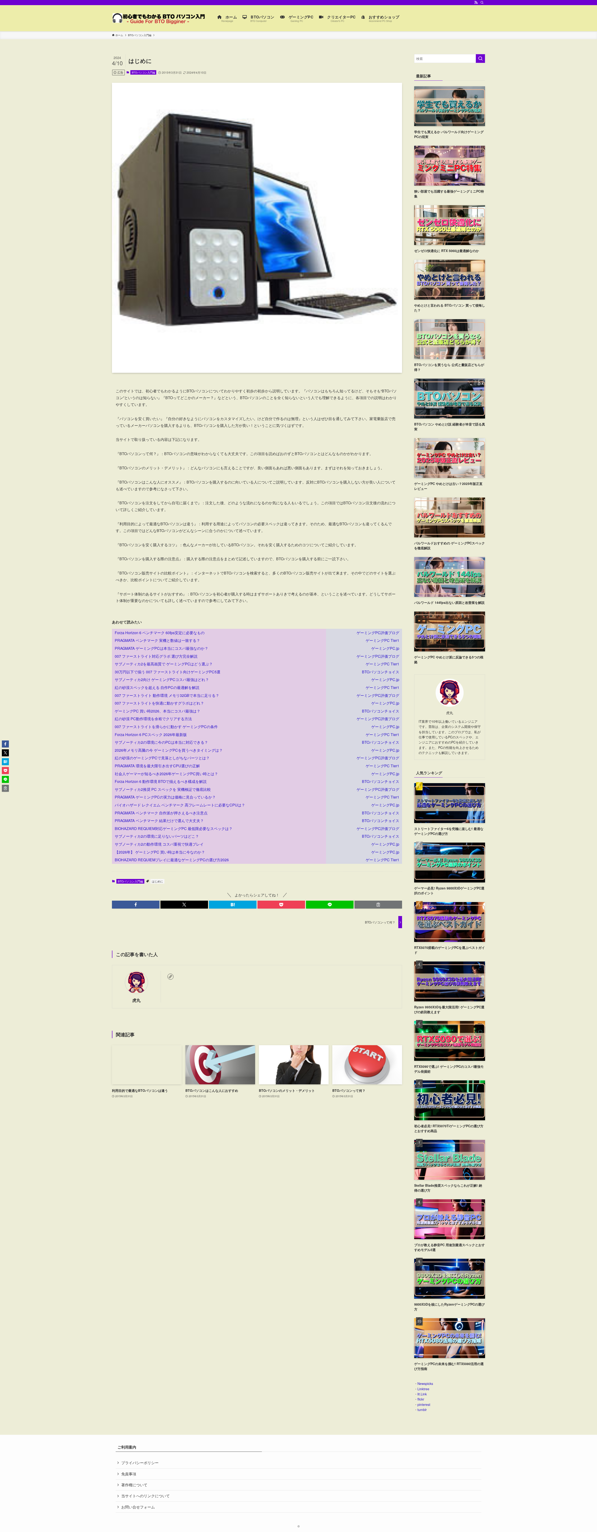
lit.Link (422, 1394)
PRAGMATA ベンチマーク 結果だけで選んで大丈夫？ (159, 820)
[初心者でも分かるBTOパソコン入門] (158, 18)
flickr (420, 1399)
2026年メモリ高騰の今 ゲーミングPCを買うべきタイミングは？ (169, 750)
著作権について (134, 1484)
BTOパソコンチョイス (380, 671)
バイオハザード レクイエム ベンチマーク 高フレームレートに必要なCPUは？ (180, 805)
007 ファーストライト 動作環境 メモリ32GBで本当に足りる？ (167, 695)
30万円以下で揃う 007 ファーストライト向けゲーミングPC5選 (167, 671)
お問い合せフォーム (138, 1507)
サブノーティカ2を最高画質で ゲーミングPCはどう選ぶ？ (164, 664)
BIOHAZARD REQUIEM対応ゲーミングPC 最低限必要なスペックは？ (174, 828)
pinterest (423, 1404)
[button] (136, 905)
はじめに (157, 881)
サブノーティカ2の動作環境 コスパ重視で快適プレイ (159, 844)
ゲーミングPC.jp (385, 648)
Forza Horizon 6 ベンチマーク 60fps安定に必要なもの (160, 632)
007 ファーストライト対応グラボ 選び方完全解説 (156, 656)
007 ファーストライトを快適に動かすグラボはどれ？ (159, 703)
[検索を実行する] (480, 58)
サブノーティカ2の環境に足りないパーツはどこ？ (157, 836)
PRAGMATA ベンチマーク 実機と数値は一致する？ (157, 640)
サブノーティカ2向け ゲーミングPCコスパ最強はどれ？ (162, 679)
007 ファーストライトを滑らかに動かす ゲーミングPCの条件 (166, 726)
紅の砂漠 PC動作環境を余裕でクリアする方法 (153, 718)
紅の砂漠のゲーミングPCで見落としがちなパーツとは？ (162, 758)
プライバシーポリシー (140, 1462)
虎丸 (136, 1000)
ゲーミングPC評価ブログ (378, 632)
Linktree (423, 1389)
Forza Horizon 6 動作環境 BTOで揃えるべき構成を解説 (161, 781)
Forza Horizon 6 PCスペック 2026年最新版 (151, 734)
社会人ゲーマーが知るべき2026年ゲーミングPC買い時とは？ (166, 773)
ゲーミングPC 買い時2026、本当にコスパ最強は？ (157, 711)
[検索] (482, 2)
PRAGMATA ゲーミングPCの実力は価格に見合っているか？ (165, 797)
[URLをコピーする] (378, 905)
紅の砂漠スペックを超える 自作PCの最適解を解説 (157, 687)
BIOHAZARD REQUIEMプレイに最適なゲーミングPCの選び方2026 (172, 859)
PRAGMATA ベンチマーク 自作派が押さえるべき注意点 (161, 813)
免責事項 (128, 1474)
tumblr (422, 1409)
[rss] (476, 2)
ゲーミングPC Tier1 (382, 640)
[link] (170, 977)
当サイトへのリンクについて (145, 1495)
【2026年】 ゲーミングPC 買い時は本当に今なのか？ (160, 852)
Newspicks (425, 1383)
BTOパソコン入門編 (143, 72)
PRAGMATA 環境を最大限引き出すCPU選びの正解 (157, 765)
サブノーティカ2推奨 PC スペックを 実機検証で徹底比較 (163, 789)
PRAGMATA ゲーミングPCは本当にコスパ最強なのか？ (161, 648)
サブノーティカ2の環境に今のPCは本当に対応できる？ (161, 742)
